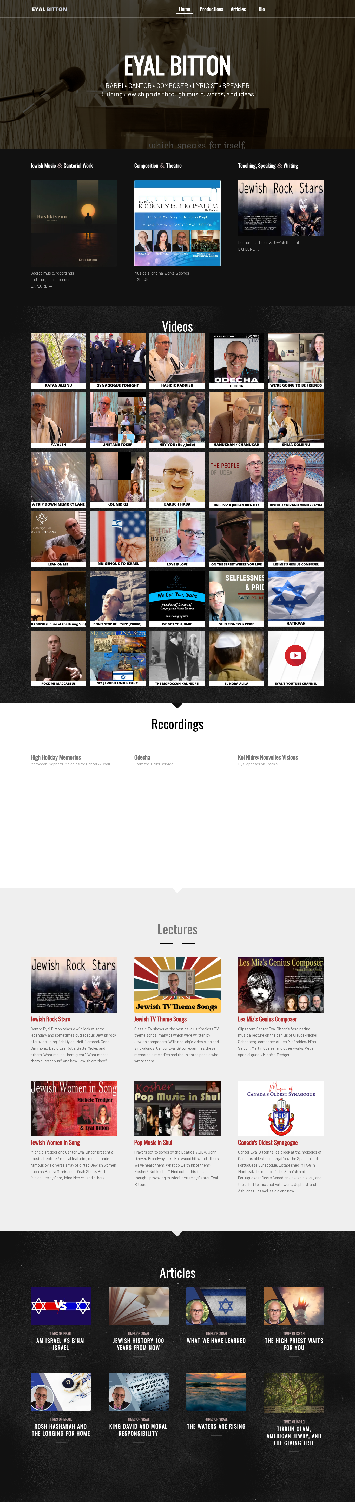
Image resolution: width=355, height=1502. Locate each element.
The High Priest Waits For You (294, 1343)
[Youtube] (320, 9)
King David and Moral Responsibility (138, 1429)
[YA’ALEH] (60, 422)
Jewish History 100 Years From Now (138, 1343)
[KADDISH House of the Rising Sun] (60, 601)
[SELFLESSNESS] (238, 601)
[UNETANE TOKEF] (119, 422)
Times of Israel (61, 1333)
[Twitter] (305, 9)
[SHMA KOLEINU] (298, 422)
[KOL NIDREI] (119, 482)
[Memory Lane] (60, 482)
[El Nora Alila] (238, 660)
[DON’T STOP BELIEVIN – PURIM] (119, 601)
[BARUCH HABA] (179, 482)
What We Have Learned (216, 1340)
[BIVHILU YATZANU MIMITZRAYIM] (298, 482)
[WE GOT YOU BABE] (179, 601)
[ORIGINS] (238, 482)
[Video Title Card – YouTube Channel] (298, 660)
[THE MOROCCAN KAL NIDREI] (179, 660)
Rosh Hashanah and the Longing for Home (61, 1429)
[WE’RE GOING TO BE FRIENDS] (298, 362)
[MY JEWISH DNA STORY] (119, 660)
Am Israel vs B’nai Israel (60, 1343)
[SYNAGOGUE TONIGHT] (119, 362)
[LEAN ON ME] (60, 541)
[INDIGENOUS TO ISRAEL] (119, 541)
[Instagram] (313, 9)
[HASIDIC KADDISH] (179, 362)
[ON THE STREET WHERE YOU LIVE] (238, 541)
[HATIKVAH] (298, 601)
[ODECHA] (238, 362)
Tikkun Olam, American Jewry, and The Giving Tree (294, 1436)
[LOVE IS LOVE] (179, 541)
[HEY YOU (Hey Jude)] (179, 422)
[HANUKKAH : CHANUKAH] (238, 422)
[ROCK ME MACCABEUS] (60, 660)
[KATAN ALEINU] (60, 362)
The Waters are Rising (216, 1426)
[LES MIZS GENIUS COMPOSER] (298, 541)
